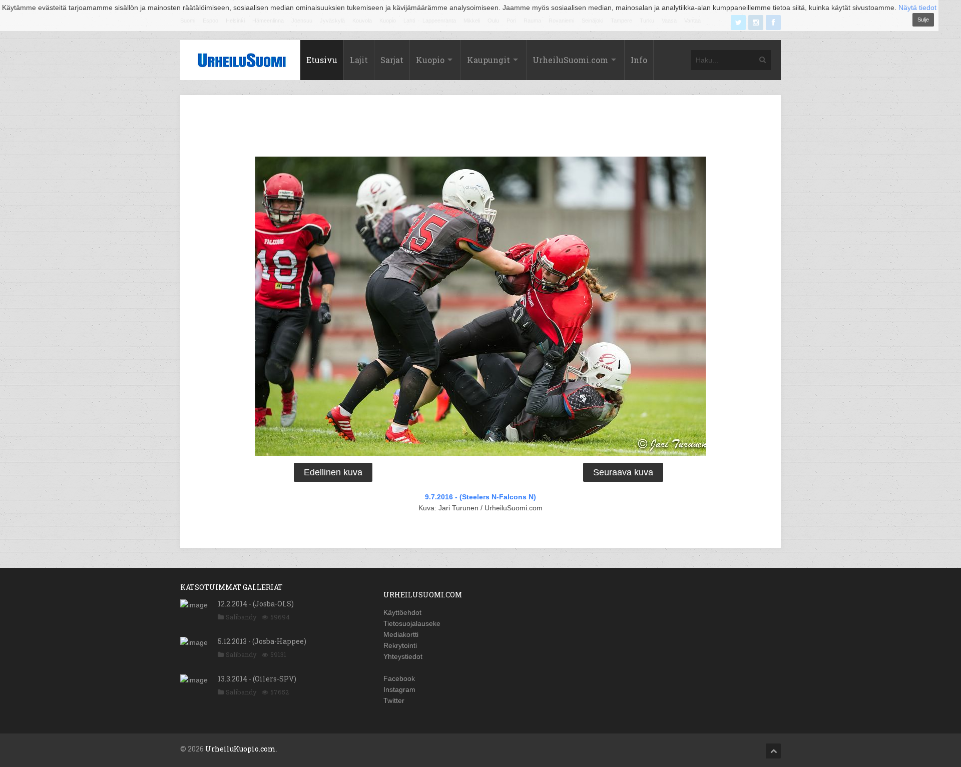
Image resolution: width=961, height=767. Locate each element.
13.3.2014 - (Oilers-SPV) (257, 678)
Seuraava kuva (623, 472)
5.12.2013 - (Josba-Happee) (262, 641)
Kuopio (430, 60)
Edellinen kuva (333, 472)
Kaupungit (488, 60)
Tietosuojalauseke (411, 623)
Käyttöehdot (402, 612)
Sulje (923, 20)
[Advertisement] (480, 127)
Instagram (399, 689)
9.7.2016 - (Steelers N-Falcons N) (480, 497)
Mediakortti (400, 634)
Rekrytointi (400, 645)
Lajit (359, 60)
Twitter (393, 700)
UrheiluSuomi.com (570, 60)
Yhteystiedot (402, 656)
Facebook (399, 678)
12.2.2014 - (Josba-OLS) (256, 603)
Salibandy (241, 616)
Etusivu (321, 60)
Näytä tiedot (917, 8)
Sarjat (391, 60)
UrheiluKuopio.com (240, 748)
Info (639, 60)
